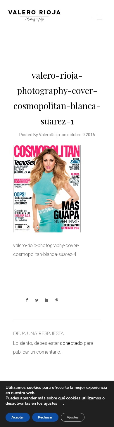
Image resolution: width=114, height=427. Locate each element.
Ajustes (73, 417)
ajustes (50, 403)
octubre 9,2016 (81, 134)
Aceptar (17, 417)
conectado (71, 343)
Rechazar (45, 417)
